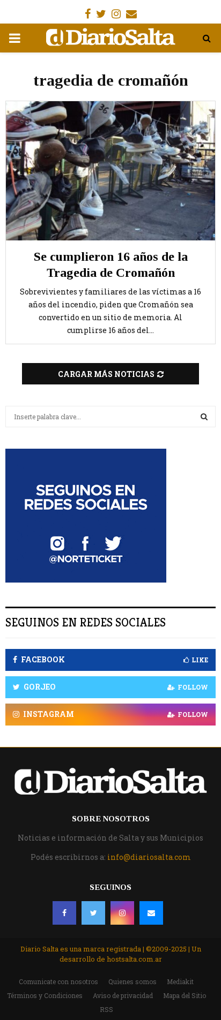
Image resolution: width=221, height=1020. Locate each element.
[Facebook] (64, 913)
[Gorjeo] (93, 913)
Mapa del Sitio (184, 995)
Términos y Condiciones (45, 995)
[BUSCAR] (204, 416)
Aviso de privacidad (123, 995)
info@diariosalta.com (149, 857)
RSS (106, 1009)
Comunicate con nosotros (58, 981)
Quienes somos (132, 981)
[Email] (151, 913)
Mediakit (180, 981)
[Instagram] (122, 913)
